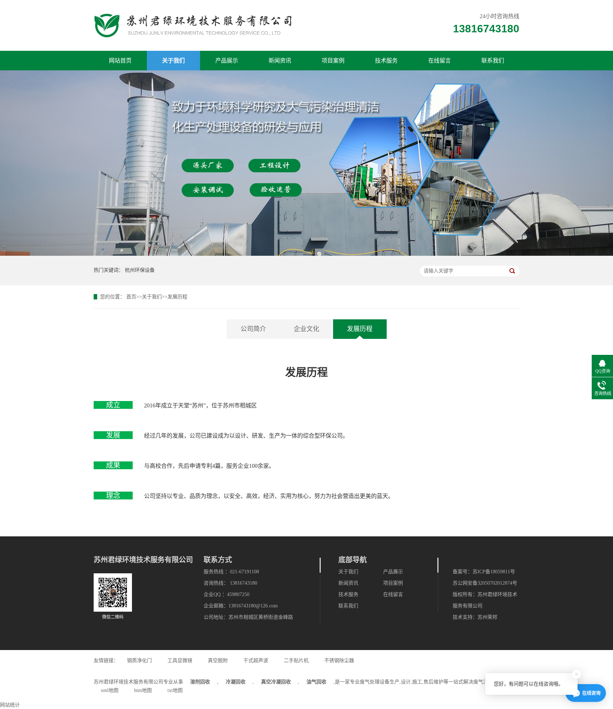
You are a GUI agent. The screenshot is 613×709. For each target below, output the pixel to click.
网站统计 (10, 705)
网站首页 (120, 61)
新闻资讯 (280, 61)
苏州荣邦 (487, 617)
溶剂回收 (200, 681)
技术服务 (386, 61)
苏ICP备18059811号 (494, 571)
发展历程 (177, 296)
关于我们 (173, 61)
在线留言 (439, 61)
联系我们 (492, 61)
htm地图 (143, 690)
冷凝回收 (235, 681)
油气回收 (316, 681)
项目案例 (333, 61)
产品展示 (226, 61)
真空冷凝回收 (276, 681)
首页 (131, 296)
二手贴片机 (296, 660)
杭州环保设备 (140, 270)
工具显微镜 (179, 660)
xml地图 (109, 690)
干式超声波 (255, 660)
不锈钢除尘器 (339, 660)
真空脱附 (218, 660)
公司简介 (253, 328)
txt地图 (175, 690)
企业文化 (306, 328)
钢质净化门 (139, 660)
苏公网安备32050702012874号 (485, 583)
